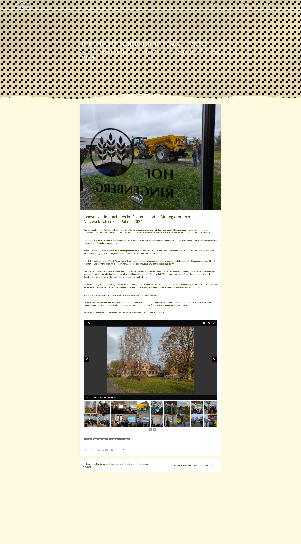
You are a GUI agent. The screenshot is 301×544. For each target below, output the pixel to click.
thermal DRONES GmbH (158, 271)
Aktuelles (224, 5)
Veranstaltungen (259, 5)
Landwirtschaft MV (100, 439)
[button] (204, 322)
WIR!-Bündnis (125, 439)
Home (210, 5)
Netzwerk (240, 5)
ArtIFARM (88, 439)
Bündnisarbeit (120, 450)
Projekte (278, 5)
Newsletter (114, 439)
